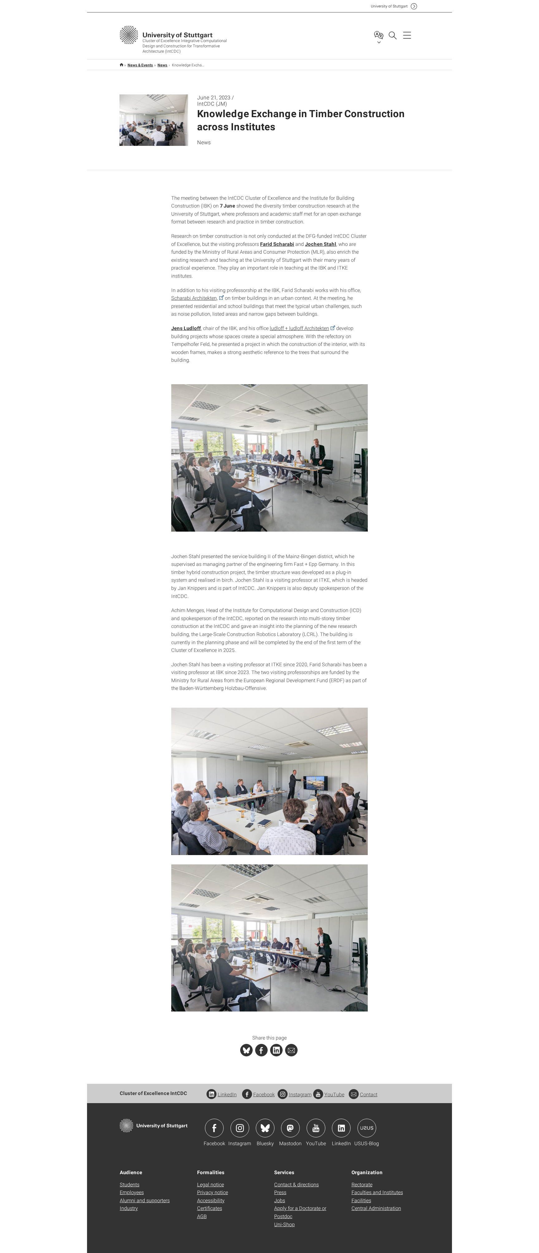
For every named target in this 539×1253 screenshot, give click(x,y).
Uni (389, 6)
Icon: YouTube (316, 1128)
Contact (368, 1094)
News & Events (140, 64)
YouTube (334, 1094)
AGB (202, 1216)
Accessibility (211, 1200)
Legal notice (210, 1184)
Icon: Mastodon (290, 1128)
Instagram (300, 1094)
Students (129, 1184)
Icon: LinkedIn (341, 1128)
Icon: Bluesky (265, 1128)
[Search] (392, 34)
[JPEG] (269, 458)
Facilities (361, 1200)
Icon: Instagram (240, 1128)
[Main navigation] (407, 34)
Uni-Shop (284, 1224)
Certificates (209, 1208)
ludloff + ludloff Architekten (299, 328)
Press (280, 1192)
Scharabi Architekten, (194, 297)
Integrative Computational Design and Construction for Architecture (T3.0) (121, 65)
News (163, 64)
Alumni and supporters (145, 1200)
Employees (132, 1192)
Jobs (279, 1200)
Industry (129, 1208)
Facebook (264, 1094)
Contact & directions (296, 1184)
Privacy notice (212, 1192)
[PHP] (261, 1050)
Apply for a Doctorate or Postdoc (300, 1212)
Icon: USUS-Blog (366, 1128)
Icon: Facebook (214, 1128)
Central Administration (376, 1208)
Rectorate (362, 1184)
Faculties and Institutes (377, 1192)
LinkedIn (227, 1094)
